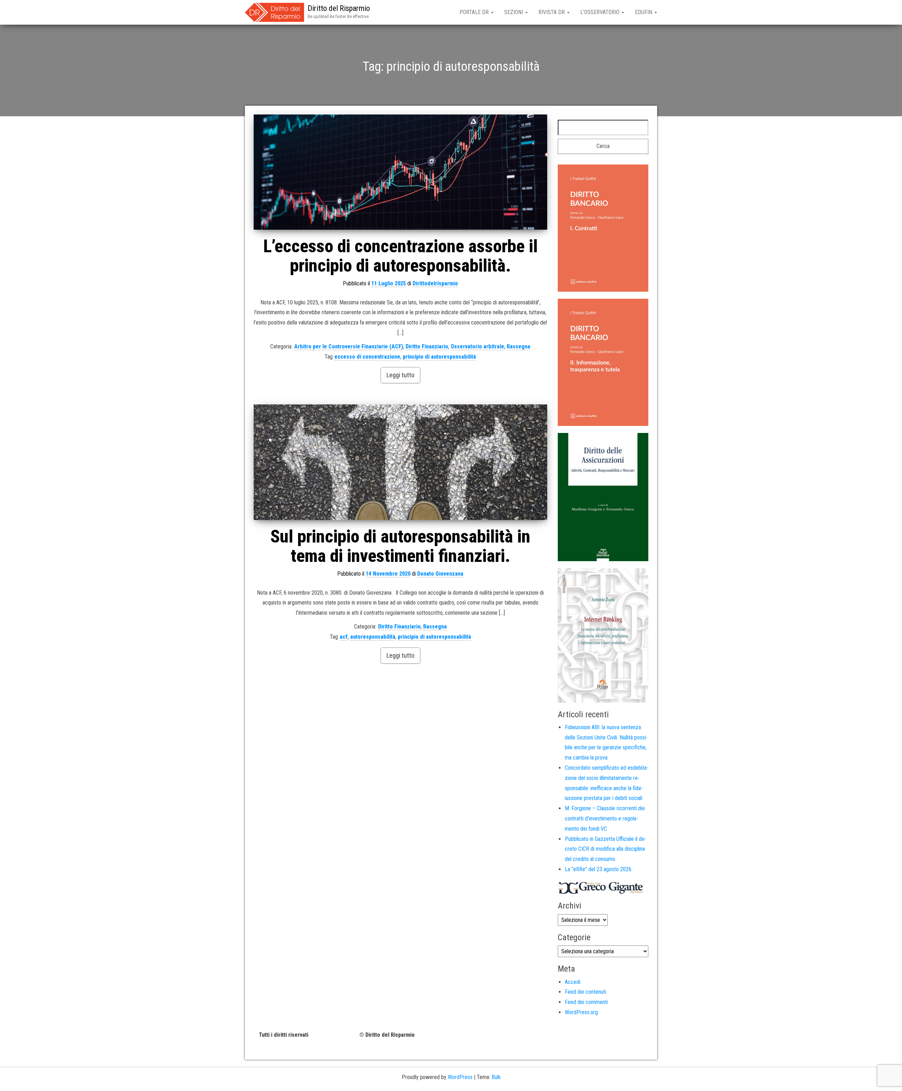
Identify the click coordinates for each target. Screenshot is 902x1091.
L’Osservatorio (600, 12)
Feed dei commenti (586, 1002)
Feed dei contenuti (585, 991)
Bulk (496, 1077)
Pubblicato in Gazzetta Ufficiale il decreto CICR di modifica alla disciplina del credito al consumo (605, 849)
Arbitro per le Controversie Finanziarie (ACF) (348, 346)
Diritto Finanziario (427, 346)
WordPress (460, 1077)
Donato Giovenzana (440, 573)
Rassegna (518, 346)
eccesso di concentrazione (367, 356)
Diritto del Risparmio (339, 8)
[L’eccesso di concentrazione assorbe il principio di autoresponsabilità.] (400, 172)
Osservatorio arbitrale (477, 346)
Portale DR (474, 12)
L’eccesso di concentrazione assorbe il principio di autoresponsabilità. (400, 256)
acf (344, 636)
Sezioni (514, 12)
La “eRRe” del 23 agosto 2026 (598, 869)
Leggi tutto (400, 375)
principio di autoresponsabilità (439, 356)
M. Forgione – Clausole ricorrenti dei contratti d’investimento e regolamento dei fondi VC (605, 818)
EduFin (644, 12)
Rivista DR (552, 12)
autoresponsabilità (372, 636)
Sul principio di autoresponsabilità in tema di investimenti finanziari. (400, 546)
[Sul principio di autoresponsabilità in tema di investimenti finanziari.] (400, 462)
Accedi (572, 982)
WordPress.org (581, 1012)
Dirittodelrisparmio (435, 283)
